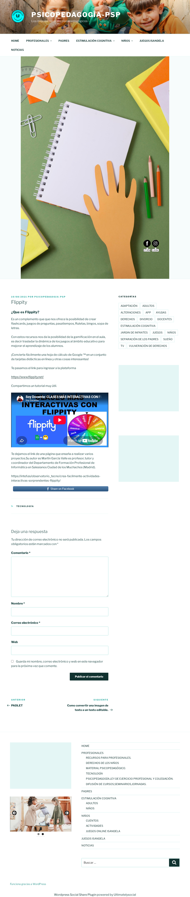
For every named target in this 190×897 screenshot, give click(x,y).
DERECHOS (128, 319)
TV (122, 345)
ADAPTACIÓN (129, 305)
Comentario (20, 553)
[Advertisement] (40, 765)
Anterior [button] (14, 813)
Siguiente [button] (66, 813)
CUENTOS (92, 820)
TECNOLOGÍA (25, 506)
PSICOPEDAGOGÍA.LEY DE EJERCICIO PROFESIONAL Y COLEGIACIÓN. (129, 778)
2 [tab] (43, 834)
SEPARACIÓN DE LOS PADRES (139, 339)
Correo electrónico (25, 623)
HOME (15, 40)
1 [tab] (38, 834)
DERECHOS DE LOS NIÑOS (102, 762)
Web (14, 642)
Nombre (18, 603)
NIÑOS (90, 808)
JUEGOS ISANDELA (152, 40)
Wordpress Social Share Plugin (75, 894)
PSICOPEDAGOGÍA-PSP (76, 15)
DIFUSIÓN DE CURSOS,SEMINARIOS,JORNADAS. (116, 784)
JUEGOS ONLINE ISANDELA (103, 831)
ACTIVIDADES (94, 825)
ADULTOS (92, 803)
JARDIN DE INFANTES (134, 332)
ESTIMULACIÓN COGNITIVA (138, 325)
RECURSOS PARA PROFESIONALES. (108, 757)
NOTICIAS (17, 49)
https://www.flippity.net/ (27, 377)
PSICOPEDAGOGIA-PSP (50, 296)
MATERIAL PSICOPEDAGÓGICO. (106, 768)
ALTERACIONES (131, 312)
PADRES (63, 40)
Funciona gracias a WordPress (28, 884)
